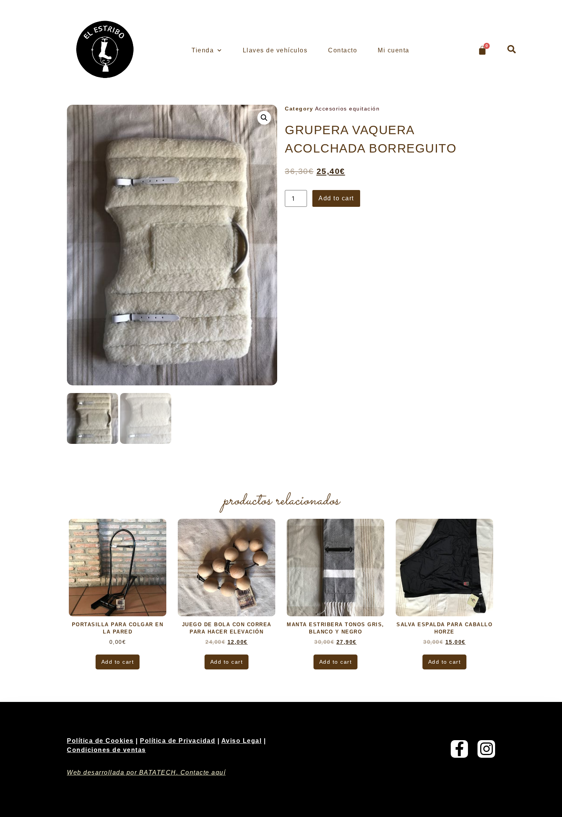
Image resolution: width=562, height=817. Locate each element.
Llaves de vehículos (275, 50)
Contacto (342, 50)
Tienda (203, 50)
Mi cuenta (393, 50)
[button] (511, 49)
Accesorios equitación (347, 109)
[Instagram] (486, 749)
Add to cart (336, 198)
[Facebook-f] (459, 749)
